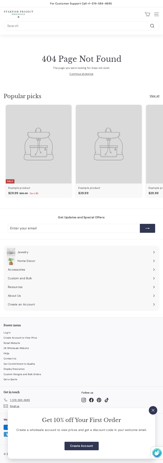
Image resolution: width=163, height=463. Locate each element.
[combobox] (81, 25)
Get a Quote (10, 379)
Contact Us (10, 358)
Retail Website (12, 343)
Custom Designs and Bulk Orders (22, 374)
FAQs (6, 353)
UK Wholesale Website (16, 348)
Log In (7, 332)
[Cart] (147, 14)
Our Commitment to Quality (19, 363)
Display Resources (14, 368)
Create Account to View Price (20, 337)
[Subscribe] (147, 228)
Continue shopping (81, 74)
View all (154, 96)
